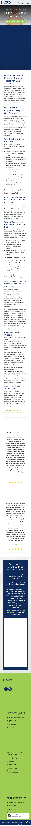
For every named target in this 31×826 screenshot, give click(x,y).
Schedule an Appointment (15, 21)
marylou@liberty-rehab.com (15, 717)
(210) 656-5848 (11, 721)
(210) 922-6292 (11, 805)
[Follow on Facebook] (6, 689)
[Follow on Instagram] (10, 689)
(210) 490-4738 (11, 761)
